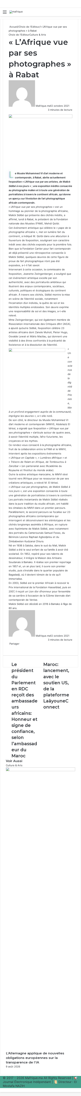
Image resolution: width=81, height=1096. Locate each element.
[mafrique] (16, 11)
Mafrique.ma (43, 105)
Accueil (13, 26)
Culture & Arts (37, 34)
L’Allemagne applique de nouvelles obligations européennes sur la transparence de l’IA (35, 1057)
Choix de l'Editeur (29, 26)
